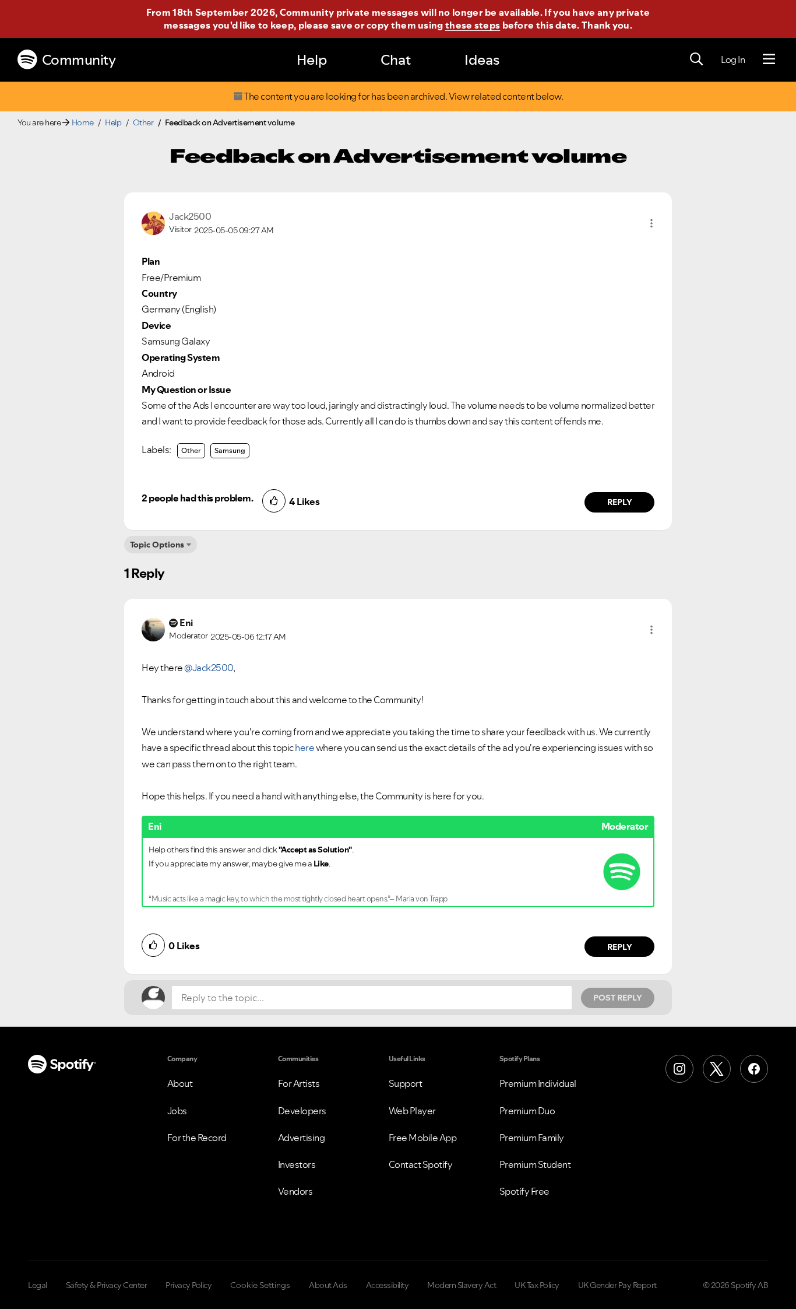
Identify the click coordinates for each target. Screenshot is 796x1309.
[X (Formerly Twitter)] (717, 1069)
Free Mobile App (423, 1137)
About (180, 1083)
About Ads (328, 1285)
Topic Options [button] (157, 544)
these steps (472, 25)
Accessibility (387, 1285)
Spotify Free (524, 1191)
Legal (37, 1285)
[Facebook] (754, 1069)
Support (405, 1083)
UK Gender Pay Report (617, 1285)
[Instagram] (679, 1069)
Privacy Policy (188, 1285)
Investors (297, 1164)
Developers (302, 1110)
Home (83, 122)
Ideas (481, 59)
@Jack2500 (208, 667)
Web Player (412, 1110)
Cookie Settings (260, 1285)
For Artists (299, 1083)
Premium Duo (527, 1110)
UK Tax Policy (537, 1285)
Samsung (229, 450)
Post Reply (617, 997)
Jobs (177, 1110)
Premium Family (531, 1137)
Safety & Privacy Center (106, 1285)
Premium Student (535, 1164)
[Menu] (769, 59)
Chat (396, 59)
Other (143, 122)
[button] (651, 223)
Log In (733, 59)
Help (312, 59)
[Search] (696, 59)
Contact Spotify (421, 1164)
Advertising (301, 1137)
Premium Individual (537, 1083)
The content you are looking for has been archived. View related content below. (402, 96)
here (304, 747)
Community (79, 59)
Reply (619, 502)
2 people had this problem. (197, 498)
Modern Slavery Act (461, 1285)
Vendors (295, 1191)
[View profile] (153, 222)
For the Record (197, 1137)
